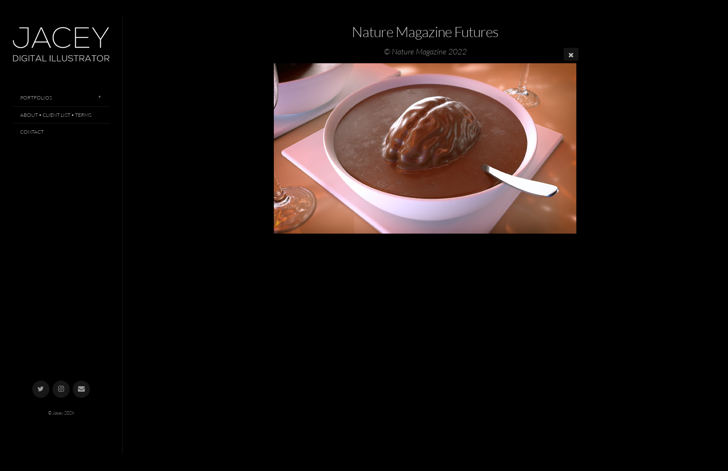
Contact (32, 132)
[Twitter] (41, 389)
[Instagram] (61, 389)
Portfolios (36, 97)
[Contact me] (81, 389)
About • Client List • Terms (55, 115)
